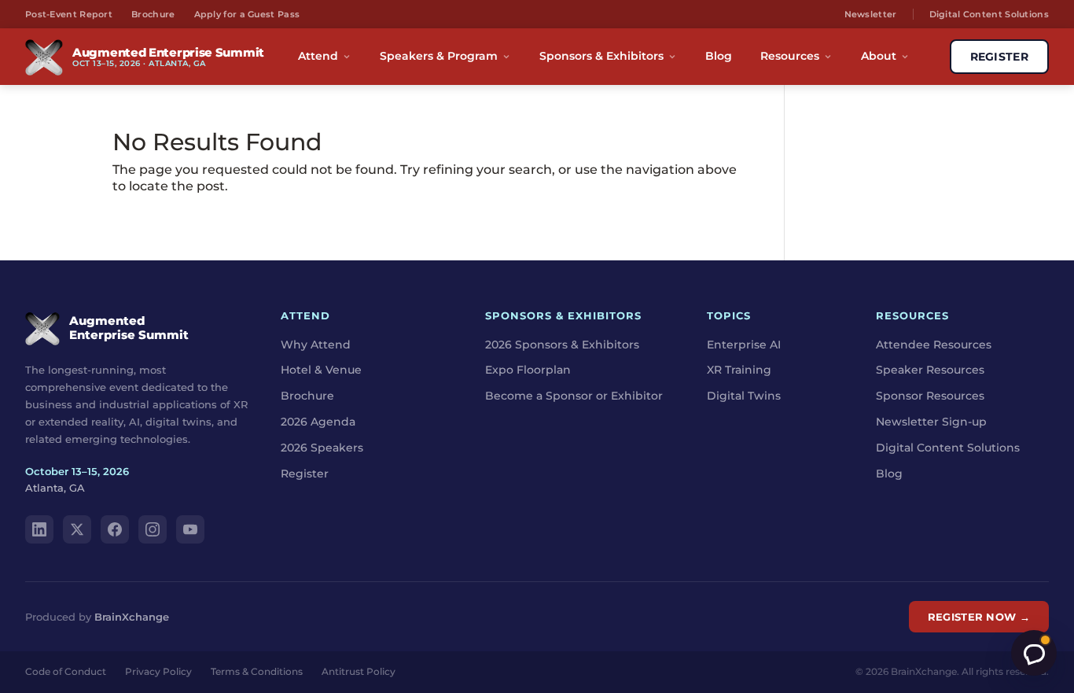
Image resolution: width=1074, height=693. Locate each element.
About (878, 56)
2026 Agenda (318, 422)
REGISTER (999, 57)
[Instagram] (152, 529)
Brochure (153, 14)
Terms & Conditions (257, 671)
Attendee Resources (933, 344)
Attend (318, 56)
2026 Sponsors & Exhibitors (562, 344)
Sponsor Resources (930, 396)
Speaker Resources (930, 370)
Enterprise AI (744, 344)
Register (305, 473)
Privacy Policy (158, 671)
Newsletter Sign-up (931, 422)
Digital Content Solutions (989, 14)
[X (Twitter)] (77, 529)
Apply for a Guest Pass (247, 14)
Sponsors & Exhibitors (601, 56)
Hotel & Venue (321, 370)
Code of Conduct (65, 671)
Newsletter (870, 14)
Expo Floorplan (528, 370)
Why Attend (316, 344)
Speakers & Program (439, 56)
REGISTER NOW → (979, 616)
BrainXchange (131, 616)
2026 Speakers (322, 447)
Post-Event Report (68, 14)
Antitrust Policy (358, 671)
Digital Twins (744, 396)
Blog (718, 56)
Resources (789, 56)
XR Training (739, 370)
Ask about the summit (1034, 653)
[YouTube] (190, 529)
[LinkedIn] (39, 529)
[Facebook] (115, 529)
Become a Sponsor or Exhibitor (574, 396)
